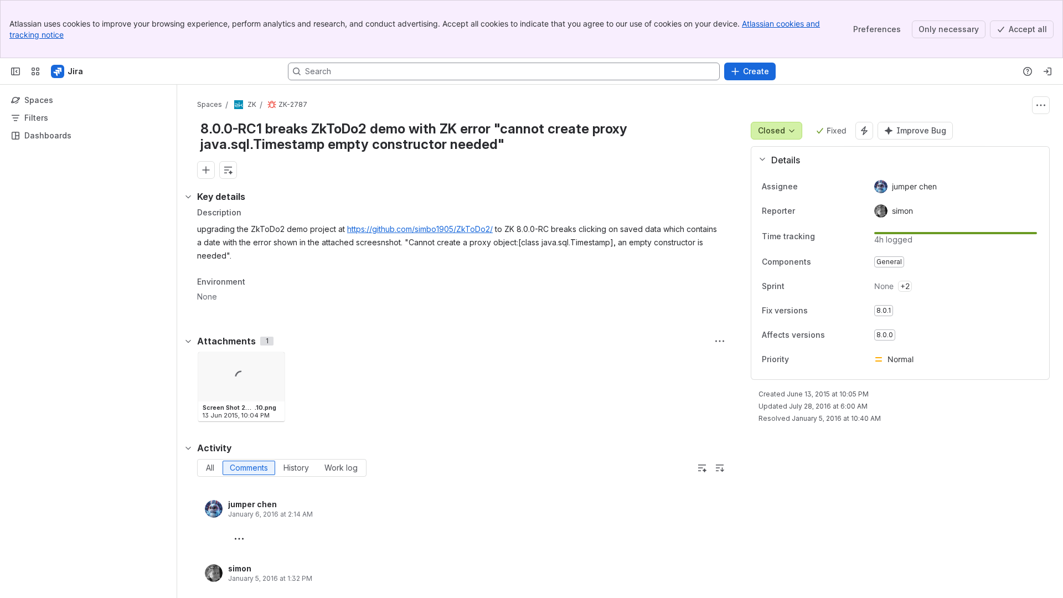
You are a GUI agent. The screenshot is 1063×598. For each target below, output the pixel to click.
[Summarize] (702, 468)
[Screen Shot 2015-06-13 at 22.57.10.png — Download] (273, 364)
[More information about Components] (822, 262)
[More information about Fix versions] (818, 311)
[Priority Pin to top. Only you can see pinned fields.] (813, 359)
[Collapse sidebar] (15, 71)
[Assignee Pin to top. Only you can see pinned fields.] (822, 186)
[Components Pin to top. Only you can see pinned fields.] (835, 261)
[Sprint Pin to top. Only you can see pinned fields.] (808, 286)
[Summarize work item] (228, 170)
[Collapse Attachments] (188, 341)
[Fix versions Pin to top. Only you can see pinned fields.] (832, 310)
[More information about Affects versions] (836, 335)
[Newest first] (719, 468)
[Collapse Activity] (188, 448)
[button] (896, 160)
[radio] (210, 468)
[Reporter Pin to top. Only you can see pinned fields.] (819, 211)
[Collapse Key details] (188, 196)
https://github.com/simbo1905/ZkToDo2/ (420, 229)
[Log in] (1047, 71)
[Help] (1027, 71)
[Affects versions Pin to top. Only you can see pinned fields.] (849, 335)
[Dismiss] (232, 510)
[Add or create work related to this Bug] (206, 170)
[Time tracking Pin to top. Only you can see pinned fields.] (823, 236)
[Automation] (864, 131)
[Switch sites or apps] (35, 71)
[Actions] (1041, 105)
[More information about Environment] (256, 282)
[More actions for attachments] (719, 341)
